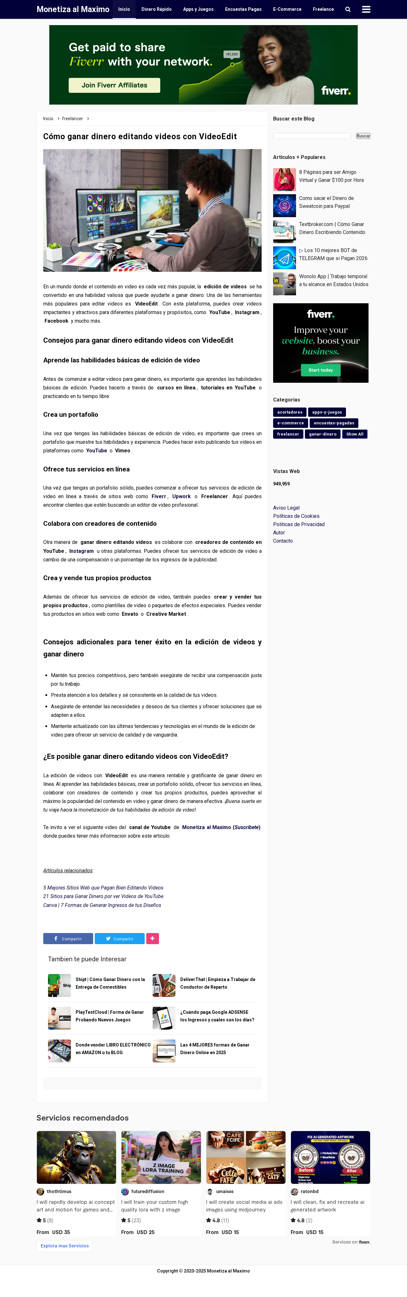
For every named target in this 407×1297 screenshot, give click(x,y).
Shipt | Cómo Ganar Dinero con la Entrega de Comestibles (110, 983)
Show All (354, 434)
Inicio (124, 9)
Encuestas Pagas (243, 9)
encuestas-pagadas (334, 423)
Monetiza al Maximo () (221, 827)
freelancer (288, 434)
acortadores (289, 412)
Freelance (323, 9)
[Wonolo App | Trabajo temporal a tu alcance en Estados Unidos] (284, 283)
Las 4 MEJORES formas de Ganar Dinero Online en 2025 (215, 1048)
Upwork (181, 496)
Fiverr (159, 496)
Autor (279, 533)
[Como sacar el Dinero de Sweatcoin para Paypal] (284, 205)
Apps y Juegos (198, 9)
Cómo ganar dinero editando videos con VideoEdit (140, 136)
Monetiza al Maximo (228, 1270)
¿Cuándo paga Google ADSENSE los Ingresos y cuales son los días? (217, 1016)
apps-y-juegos (327, 412)
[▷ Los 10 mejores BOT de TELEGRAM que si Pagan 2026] (284, 257)
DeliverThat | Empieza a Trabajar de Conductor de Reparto (217, 983)
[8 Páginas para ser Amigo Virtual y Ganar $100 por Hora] (284, 179)
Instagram (81, 551)
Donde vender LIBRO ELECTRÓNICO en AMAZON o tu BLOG (113, 1048)
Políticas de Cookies (296, 516)
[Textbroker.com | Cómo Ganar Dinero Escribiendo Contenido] (284, 231)
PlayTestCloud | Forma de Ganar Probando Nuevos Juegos (110, 1016)
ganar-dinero (322, 434)
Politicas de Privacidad (299, 524)
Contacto (283, 541)
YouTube (96, 451)
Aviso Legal (286, 508)
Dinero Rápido (156, 9)
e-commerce (290, 423)
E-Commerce (287, 9)
